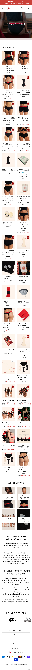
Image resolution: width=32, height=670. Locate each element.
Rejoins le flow (15, 630)
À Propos (15, 634)
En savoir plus (15, 639)
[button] (27, 669)
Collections (16, 643)
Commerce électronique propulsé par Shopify (16, 664)
